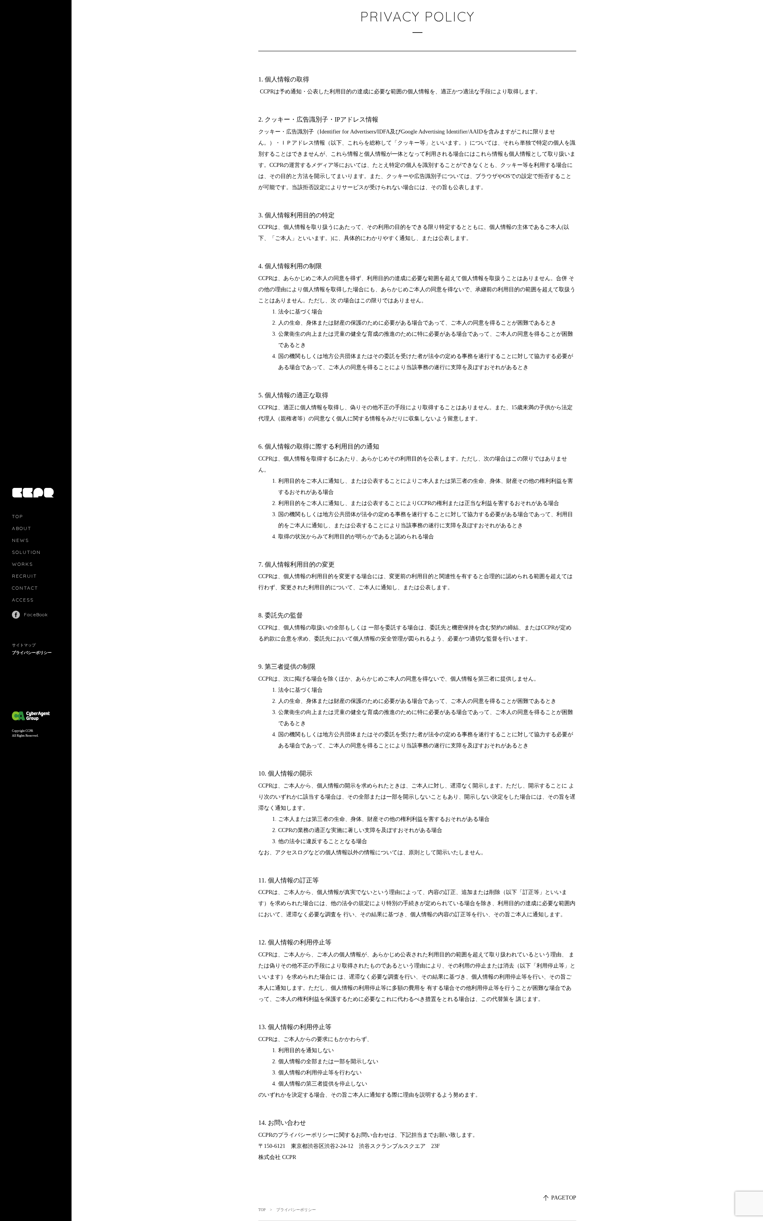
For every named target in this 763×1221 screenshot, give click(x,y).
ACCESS (23, 600)
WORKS (22, 564)
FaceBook (36, 614)
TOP (17, 516)
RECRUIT (24, 576)
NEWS (20, 540)
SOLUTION (26, 552)
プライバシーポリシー (32, 652)
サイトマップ (24, 645)
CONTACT (25, 588)
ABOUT (21, 528)
